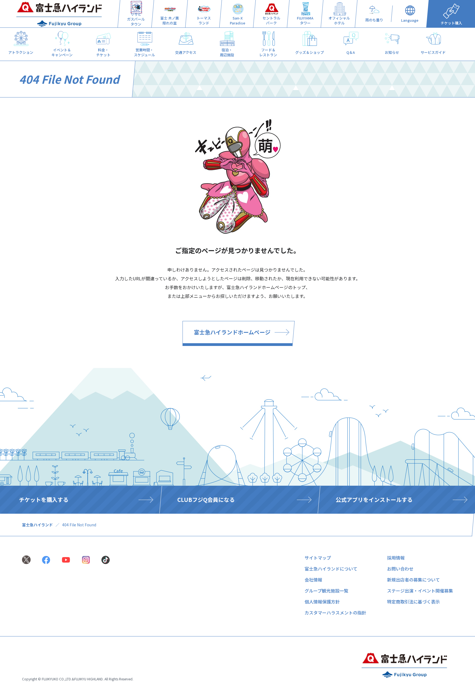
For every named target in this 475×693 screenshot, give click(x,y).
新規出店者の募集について (413, 579)
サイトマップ (318, 557)
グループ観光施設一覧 (326, 590)
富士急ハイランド (37, 524)
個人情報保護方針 (322, 601)
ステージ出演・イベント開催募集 (420, 590)
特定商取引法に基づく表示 (413, 601)
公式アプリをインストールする (374, 500)
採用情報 (396, 557)
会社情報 (313, 579)
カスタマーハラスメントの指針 (335, 612)
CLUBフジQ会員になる (206, 500)
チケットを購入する (43, 500)
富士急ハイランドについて (331, 568)
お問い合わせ (400, 568)
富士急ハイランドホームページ (232, 332)
